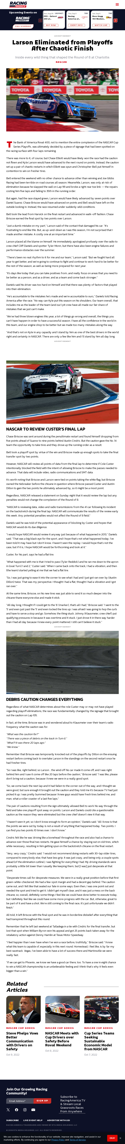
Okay (112, 1138)
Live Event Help (33, 1120)
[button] (115, 20)
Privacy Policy (58, 1140)
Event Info (76, 25)
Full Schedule (23, 26)
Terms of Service (78, 1140)
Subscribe (12, 1120)
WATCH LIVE (101, 25)
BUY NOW (51, 25)
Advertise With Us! (58, 1120)
